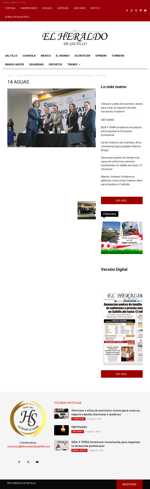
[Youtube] (145, 10)
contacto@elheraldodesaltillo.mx (28, 446)
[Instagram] (131, 10)
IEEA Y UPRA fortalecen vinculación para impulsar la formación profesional (121, 131)
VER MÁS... (122, 200)
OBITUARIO (107, 119)
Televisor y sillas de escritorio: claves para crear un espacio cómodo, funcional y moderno (122, 107)
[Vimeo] (140, 10)
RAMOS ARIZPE (79, 450)
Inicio (10, 75)
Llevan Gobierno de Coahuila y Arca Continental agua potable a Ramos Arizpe (121, 146)
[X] (136, 10)
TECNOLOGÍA (78, 418)
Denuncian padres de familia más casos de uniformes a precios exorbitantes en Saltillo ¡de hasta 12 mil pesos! (121, 163)
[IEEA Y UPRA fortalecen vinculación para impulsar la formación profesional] (61, 445)
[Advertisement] (51, 173)
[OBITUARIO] (61, 430)
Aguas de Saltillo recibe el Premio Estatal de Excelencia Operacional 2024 (54, 75)
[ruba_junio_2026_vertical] (122, 253)
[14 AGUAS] (51, 146)
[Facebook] (127, 10)
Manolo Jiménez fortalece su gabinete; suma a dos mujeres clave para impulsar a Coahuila (121, 180)
